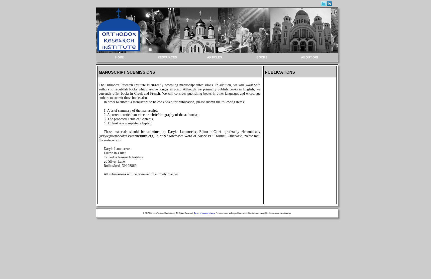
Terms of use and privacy (204, 213)
